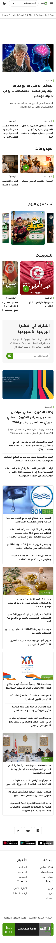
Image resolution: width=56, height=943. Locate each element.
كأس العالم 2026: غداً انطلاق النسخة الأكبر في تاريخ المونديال (30, 698)
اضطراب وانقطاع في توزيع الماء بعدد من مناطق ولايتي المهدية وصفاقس (28, 520)
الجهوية (47, 512)
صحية (49, 81)
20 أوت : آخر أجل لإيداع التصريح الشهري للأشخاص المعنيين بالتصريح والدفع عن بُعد (29, 618)
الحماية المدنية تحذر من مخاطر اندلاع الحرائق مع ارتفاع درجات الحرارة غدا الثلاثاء (29, 459)
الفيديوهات (44, 149)
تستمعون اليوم (41, 205)
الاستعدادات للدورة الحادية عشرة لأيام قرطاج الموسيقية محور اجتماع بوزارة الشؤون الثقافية (29, 770)
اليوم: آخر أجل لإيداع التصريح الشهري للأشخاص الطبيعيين (30, 643)
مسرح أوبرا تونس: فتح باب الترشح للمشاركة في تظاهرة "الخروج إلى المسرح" (28, 783)
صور (51, 893)
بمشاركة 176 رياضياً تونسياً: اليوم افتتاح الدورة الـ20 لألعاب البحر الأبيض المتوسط (28, 686)
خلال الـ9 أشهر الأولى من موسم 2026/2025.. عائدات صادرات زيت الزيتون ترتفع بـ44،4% (29, 603)
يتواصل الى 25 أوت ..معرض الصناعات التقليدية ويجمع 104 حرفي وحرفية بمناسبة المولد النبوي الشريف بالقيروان (29, 533)
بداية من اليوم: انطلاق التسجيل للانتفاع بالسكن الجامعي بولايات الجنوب (29, 547)
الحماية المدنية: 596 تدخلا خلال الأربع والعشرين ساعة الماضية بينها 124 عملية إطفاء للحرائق (31, 446)
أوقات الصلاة (20, 893)
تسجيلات (49, 898)
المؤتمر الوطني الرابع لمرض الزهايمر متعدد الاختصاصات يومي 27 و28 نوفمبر (28, 91)
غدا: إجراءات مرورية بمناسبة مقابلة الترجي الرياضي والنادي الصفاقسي (31, 709)
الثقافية (47, 759)
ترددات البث (48, 877)
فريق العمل (47, 872)
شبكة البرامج (47, 867)
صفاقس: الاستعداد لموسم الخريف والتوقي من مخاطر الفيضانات (31, 558)
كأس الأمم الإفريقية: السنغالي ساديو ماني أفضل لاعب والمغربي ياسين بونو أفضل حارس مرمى (30, 722)
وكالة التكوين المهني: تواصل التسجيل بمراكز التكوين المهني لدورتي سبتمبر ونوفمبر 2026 (37, 132)
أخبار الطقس (20, 889)
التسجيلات (45, 256)
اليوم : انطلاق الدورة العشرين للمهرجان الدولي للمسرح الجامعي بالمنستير (29, 794)
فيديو (51, 889)
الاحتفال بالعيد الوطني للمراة (38, 181)
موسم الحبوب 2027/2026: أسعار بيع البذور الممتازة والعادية (28, 631)
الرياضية (47, 678)
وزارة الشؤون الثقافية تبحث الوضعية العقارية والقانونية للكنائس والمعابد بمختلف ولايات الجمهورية (30, 807)
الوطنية (48, 121)
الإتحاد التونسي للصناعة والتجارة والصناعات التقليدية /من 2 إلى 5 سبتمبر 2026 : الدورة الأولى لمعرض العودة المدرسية (29, 472)
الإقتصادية (46, 593)
